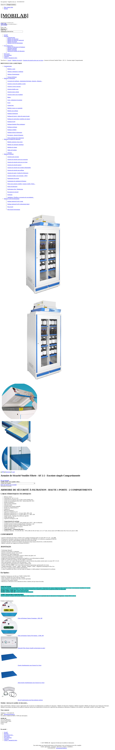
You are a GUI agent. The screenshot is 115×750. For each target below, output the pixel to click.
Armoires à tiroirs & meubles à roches (16, 83)
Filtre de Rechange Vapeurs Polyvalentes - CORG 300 (31, 635)
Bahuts (9, 97)
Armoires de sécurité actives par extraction (17, 159)
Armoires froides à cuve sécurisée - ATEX (17, 175)
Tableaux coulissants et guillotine (15, 71)
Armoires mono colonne (13, 92)
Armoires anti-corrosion (13, 156)
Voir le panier (4, 24)
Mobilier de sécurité (17, 60)
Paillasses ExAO (11, 121)
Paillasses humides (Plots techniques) (16, 124)
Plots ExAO (10, 206)
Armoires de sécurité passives (14, 165)
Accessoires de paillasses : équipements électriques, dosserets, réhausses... (24, 81)
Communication (8, 66)
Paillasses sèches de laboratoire (14, 132)
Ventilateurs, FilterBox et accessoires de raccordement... (20, 197)
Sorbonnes (9, 194)
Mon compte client (8, 7)
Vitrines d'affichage (12, 77)
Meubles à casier (11, 69)
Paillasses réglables (11, 129)
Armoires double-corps (12, 89)
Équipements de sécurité (13, 178)
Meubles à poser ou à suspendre (14, 108)
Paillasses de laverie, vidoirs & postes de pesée (18, 116)
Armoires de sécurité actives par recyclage (33, 60)
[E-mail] (12, 472)
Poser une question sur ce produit (9, 484)
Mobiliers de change (12, 147)
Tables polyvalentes (12, 150)
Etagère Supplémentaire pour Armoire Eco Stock (29, 665)
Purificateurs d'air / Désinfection (15, 189)
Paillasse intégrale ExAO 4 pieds (15, 201)
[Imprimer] (7, 472)
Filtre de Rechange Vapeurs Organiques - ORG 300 (30, 618)
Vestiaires (9, 152)
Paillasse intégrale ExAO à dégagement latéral (18, 204)
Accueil (9, 60)
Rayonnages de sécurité (12, 192)
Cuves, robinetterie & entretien (14, 100)
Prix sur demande (5, 480)
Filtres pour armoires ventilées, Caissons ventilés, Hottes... (21, 183)
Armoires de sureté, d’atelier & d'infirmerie (17, 173)
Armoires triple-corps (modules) (15, 94)
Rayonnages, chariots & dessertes (15, 135)
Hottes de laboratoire (12, 186)
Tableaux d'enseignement (13, 74)
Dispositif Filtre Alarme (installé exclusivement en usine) (31, 648)
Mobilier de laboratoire (9, 78)
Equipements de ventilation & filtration (16, 181)
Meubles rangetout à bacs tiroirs (15, 142)
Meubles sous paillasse (12, 110)
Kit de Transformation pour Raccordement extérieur (30, 700)
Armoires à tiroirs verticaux (14, 86)
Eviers (8, 102)
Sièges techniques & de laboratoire (15, 138)
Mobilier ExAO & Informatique (11, 198)
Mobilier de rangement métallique (15, 144)
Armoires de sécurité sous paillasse (15, 170)
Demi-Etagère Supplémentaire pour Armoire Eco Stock (31, 682)
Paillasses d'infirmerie (12, 113)
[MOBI (14, 15)
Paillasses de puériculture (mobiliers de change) (18, 119)
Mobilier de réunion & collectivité (12, 139)
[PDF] (2, 472)
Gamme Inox (10, 105)
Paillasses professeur (12, 127)
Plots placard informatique (13, 209)
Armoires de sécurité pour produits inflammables (19, 167)
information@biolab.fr (9, 714)
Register (6, 8)
